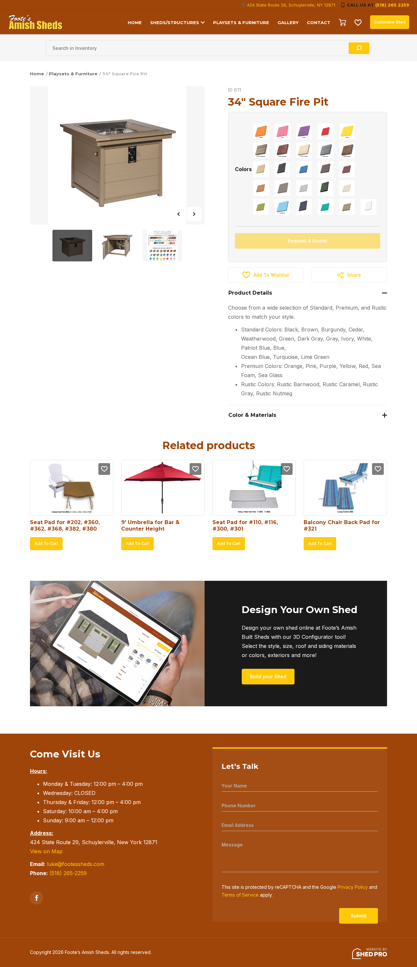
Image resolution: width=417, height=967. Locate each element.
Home (37, 73)
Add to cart (46, 543)
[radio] (261, 131)
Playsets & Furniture (73, 73)
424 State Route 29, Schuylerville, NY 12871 (291, 4)
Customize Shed (390, 22)
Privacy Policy (353, 887)
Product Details (250, 293)
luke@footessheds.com (75, 864)
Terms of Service (240, 895)
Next (194, 214)
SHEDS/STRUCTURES (174, 22)
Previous (178, 214)
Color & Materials (252, 415)
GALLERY (288, 22)
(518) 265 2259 (392, 4)
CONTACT (318, 22)
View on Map (46, 851)
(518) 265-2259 (68, 873)
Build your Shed (268, 676)
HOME (135, 22)
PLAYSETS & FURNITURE (241, 22)
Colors (243, 169)
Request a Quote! (307, 240)
